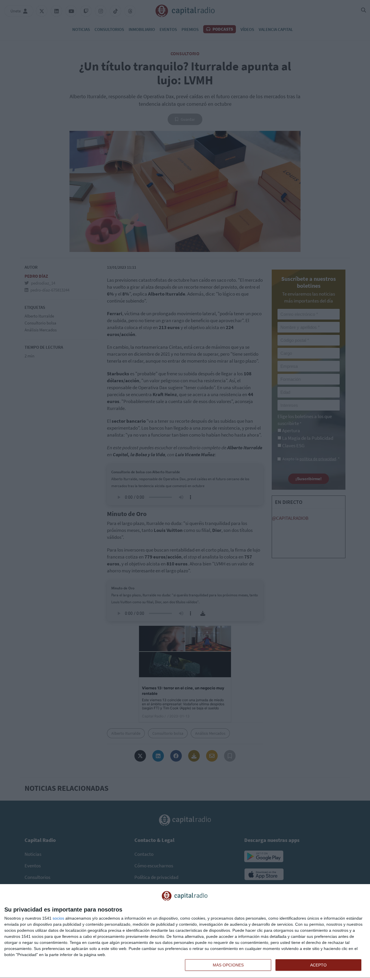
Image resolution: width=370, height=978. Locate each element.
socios (58, 918)
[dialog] (185, 931)
